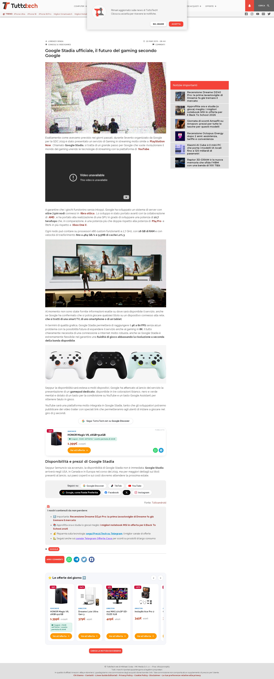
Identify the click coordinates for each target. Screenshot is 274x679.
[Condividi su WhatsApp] (155, 450)
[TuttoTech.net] (24, 5)
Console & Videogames (59, 44)
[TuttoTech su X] (126, 492)
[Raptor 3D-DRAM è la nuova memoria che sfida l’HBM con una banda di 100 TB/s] (180, 162)
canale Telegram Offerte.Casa (94, 538)
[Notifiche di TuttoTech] (249, 5)
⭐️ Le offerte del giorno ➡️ (67, 577)
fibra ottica (87, 213)
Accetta (176, 24)
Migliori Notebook (83, 14)
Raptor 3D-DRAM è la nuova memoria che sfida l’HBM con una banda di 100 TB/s (205, 162)
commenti (160, 44)
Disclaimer (154, 675)
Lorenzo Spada (55, 41)
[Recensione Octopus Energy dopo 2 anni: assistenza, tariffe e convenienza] (180, 135)
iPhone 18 (32, 14)
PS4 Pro (156, 221)
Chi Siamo (78, 675)
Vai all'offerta (77, 450)
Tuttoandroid (159, 502)
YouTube (143, 149)
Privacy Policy (126, 675)
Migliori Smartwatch (63, 14)
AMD (51, 217)
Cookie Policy (141, 675)
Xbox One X (79, 224)
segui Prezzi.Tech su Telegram (104, 533)
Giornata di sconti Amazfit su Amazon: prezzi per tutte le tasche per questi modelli (205, 123)
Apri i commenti (55, 559)
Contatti (89, 675)
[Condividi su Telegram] (161, 450)
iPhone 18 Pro (45, 14)
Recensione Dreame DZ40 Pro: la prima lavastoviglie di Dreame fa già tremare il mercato (205, 96)
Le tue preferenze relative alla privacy (181, 675)
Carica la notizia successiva (105, 651)
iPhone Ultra (19, 14)
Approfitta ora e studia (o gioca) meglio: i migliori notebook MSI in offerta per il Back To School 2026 (204, 110)
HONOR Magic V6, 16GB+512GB (87, 434)
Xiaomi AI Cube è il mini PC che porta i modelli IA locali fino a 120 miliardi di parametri (204, 149)
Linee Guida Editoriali (106, 675)
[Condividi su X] (84, 559)
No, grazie (158, 24)
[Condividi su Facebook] (91, 559)
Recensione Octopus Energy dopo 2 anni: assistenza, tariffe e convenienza (205, 136)
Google (54, 549)
